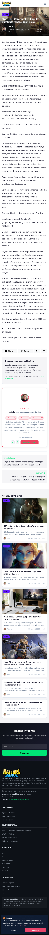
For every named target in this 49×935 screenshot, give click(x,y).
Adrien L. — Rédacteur (10, 841)
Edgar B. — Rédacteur (9, 837)
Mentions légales (8, 883)
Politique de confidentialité (11, 886)
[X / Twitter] (13, 442)
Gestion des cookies (9, 890)
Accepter (35, 930)
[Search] (40, 4)
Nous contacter (7, 820)
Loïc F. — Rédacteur (9, 834)
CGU (3, 893)
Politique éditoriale (8, 816)
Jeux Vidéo (6, 864)
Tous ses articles (28, 442)
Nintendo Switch (7, 860)
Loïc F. (12, 412)
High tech (5, 867)
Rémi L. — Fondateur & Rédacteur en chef (16, 831)
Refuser (13, 930)
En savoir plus (21, 925)
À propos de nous (8, 813)
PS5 (3, 857)
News (5, 14)
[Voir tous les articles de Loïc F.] (25, 398)
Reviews (5, 871)
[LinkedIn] (17, 442)
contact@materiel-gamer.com (19, 800)
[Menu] (45, 3)
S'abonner (24, 753)
